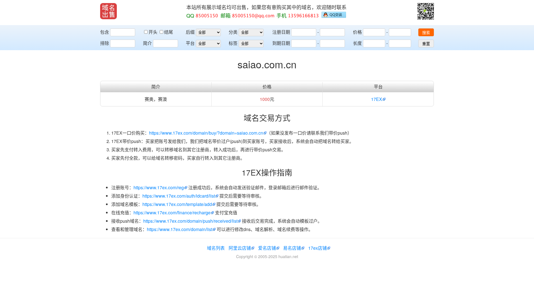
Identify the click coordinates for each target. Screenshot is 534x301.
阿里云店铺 (240, 248)
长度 (357, 43)
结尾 (168, 32)
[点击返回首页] (108, 11)
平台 (190, 43)
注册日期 (281, 32)
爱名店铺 (267, 248)
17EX (376, 99)
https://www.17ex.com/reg (159, 187)
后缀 (190, 32)
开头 (154, 32)
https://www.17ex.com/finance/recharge (172, 212)
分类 (233, 32)
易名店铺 (292, 248)
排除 (104, 43)
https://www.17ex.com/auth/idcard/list (178, 196)
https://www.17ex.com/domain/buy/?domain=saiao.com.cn (206, 133)
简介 (147, 43)
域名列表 (216, 248)
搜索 (426, 32)
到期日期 (281, 43)
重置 (426, 44)
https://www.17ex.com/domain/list (179, 229)
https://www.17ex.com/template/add (177, 204)
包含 (104, 32)
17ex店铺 (317, 248)
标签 (233, 43)
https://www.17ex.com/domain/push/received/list (190, 221)
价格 (357, 32)
